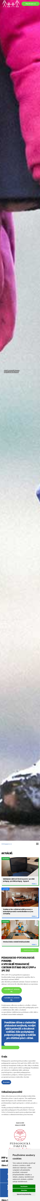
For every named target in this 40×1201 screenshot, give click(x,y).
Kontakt (6, 1082)
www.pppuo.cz (6, 844)
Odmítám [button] (24, 1190)
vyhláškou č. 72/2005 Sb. (12, 990)
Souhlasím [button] (24, 1186)
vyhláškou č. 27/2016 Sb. (11, 999)
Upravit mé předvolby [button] (24, 1194)
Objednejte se (30, 4)
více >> (34, 883)
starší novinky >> (30, 950)
